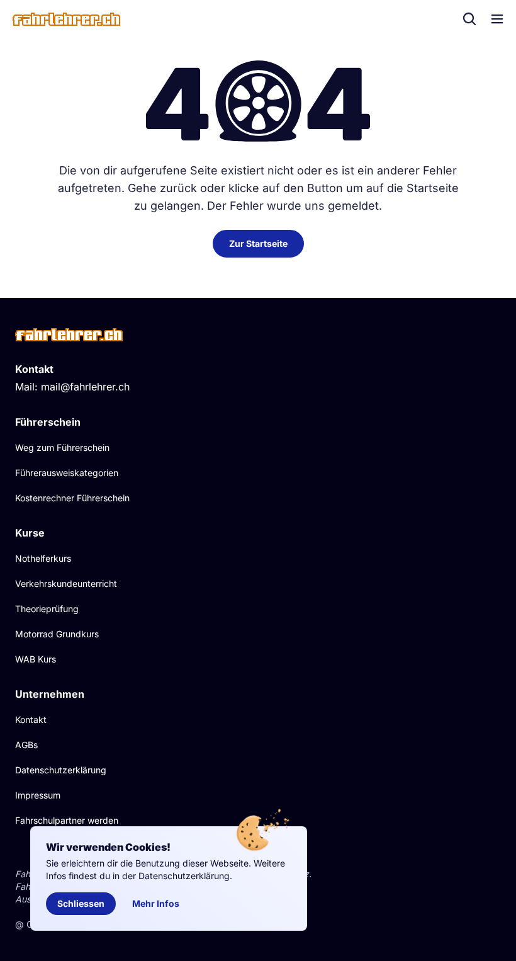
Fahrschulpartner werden (66, 820)
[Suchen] (469, 19)
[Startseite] (66, 19)
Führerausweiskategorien (66, 472)
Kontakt (31, 719)
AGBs (26, 744)
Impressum (37, 795)
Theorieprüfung (47, 608)
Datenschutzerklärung (60, 770)
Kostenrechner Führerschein (72, 497)
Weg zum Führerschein (62, 447)
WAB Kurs (35, 659)
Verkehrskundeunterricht (66, 583)
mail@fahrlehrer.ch (85, 386)
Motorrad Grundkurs (57, 633)
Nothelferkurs (43, 558)
